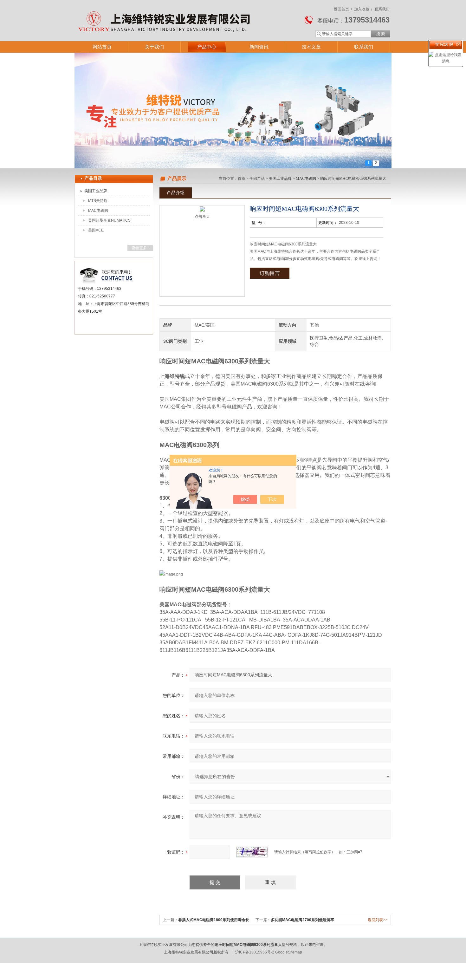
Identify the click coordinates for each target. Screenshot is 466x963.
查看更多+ (140, 248)
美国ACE (96, 230)
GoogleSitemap (288, 952)
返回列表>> (377, 920)
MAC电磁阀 (98, 210)
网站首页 (102, 46)
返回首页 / (343, 9)
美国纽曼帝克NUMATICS (109, 220)
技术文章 (311, 46)
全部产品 (257, 178)
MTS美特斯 (97, 200)
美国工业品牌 (95, 191)
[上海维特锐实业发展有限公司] (166, 14)
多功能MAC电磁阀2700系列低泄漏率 (302, 920)
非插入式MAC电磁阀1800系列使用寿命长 (213, 920)
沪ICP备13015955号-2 (254, 952)
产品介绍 (175, 192)
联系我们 (382, 9)
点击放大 (202, 216)
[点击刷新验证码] (252, 852)
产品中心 (206, 46)
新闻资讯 (259, 46)
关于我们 (154, 46)
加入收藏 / (363, 9)
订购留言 (270, 273)
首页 (241, 178)
